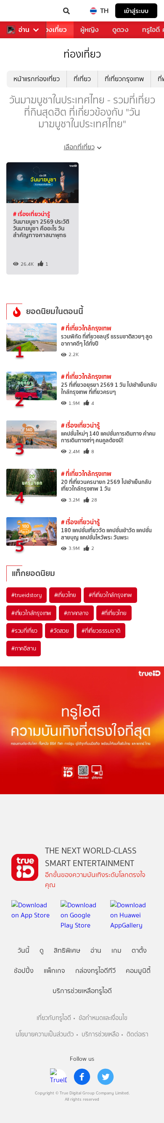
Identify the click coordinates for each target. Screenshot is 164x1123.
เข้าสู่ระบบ (136, 11)
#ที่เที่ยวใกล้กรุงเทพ (110, 595)
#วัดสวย (59, 630)
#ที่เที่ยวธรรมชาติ (101, 630)
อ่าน (24, 30)
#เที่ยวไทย (65, 595)
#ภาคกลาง (76, 613)
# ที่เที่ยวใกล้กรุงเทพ (86, 328)
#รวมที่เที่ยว (24, 630)
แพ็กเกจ (54, 970)
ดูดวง (120, 29)
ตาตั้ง (139, 950)
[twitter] (105, 1076)
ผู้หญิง (89, 29)
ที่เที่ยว (82, 79)
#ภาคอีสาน (23, 648)
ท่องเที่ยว (53, 29)
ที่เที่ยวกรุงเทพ (124, 79)
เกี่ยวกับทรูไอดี (54, 1018)
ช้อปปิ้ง (24, 970)
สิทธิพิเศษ (67, 950)
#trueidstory (26, 595)
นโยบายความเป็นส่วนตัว (45, 1034)
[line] (58, 1076)
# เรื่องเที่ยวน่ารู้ (31, 214)
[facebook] (82, 1076)
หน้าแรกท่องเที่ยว (36, 79)
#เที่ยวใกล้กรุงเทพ (31, 613)
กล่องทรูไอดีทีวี (95, 970)
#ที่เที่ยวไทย (114, 613)
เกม (116, 950)
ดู (42, 950)
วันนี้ (23, 950)
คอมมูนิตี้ (138, 970)
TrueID (23, 11)
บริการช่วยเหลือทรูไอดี (82, 991)
